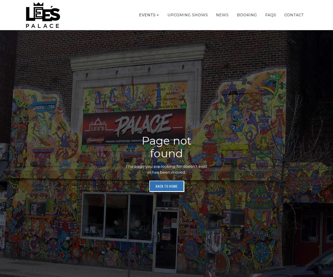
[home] (43, 15)
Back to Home (167, 186)
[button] (149, 15)
